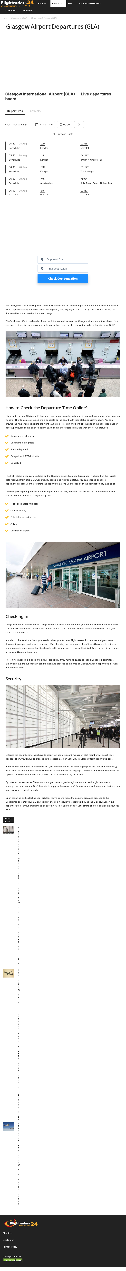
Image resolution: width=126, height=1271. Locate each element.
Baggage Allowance (89, 3)
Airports (57, 3)
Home (5, 18)
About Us (7, 1233)
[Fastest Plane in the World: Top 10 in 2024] (9, 1126)
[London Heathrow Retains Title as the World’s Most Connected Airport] (9, 830)
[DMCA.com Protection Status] (21, 1260)
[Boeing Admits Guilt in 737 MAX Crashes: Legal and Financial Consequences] (9, 973)
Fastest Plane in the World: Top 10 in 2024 (19, 1163)
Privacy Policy (10, 1246)
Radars (42, 3)
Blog (70, 3)
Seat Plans (11, 10)
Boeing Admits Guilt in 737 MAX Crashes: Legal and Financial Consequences (19, 1045)
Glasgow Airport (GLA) (19, 18)
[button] (120, 7)
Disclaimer (8, 1240)
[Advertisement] (63, 59)
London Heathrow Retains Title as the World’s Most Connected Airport (19, 897)
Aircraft (27, 10)
